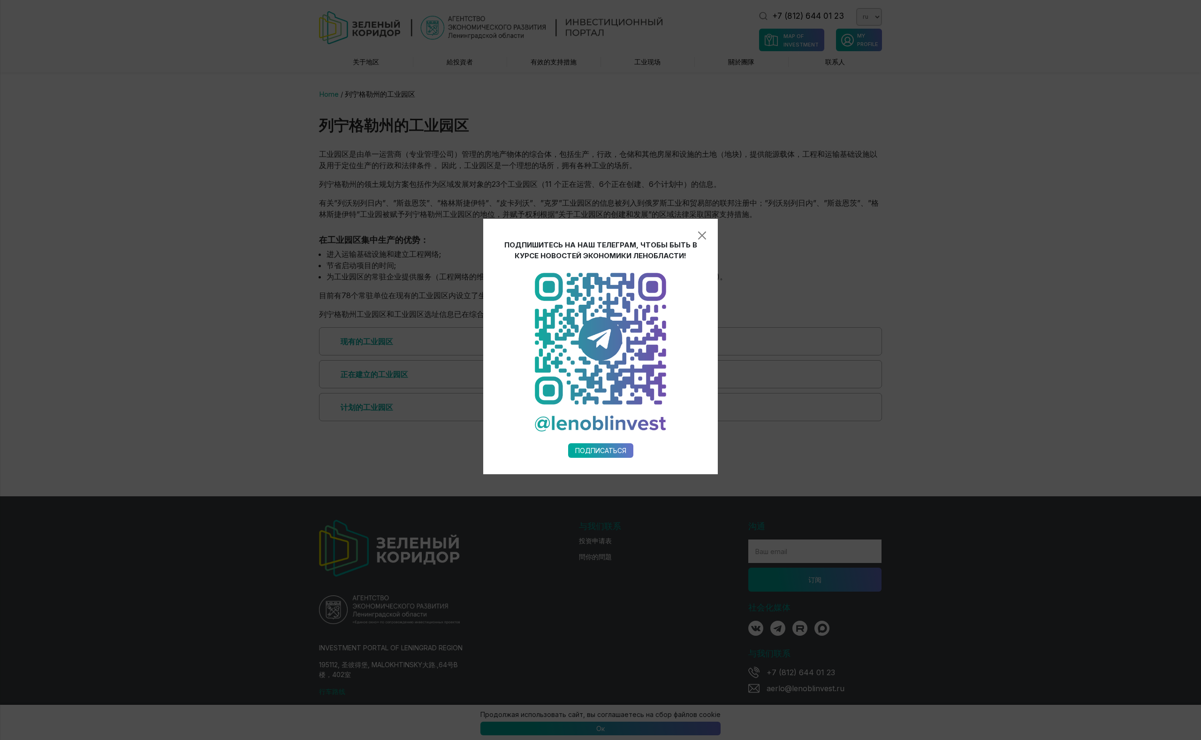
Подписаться (600, 451)
